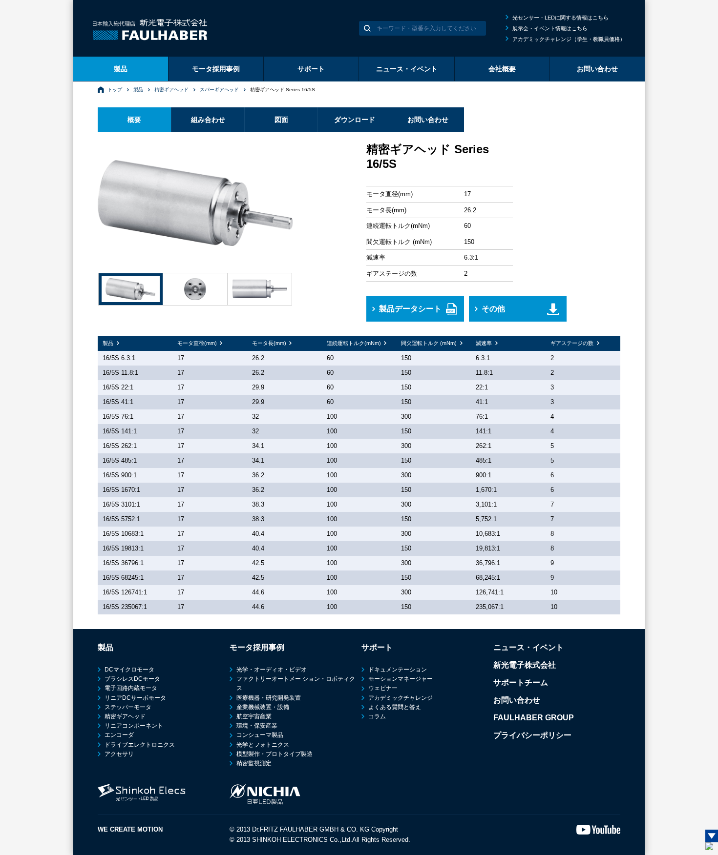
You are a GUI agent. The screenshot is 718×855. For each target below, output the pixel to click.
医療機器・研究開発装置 (268, 697)
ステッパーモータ (128, 707)
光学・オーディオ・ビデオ (271, 669)
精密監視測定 (254, 763)
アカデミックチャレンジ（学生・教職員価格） (568, 39)
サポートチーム (520, 682)
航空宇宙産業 (254, 716)
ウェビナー (383, 688)
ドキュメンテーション (397, 669)
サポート (311, 69)
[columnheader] (135, 343)
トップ (114, 89)
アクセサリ (119, 754)
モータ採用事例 (216, 69)
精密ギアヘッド (171, 89)
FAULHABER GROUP (533, 717)
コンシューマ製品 (259, 735)
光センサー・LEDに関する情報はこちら (560, 17)
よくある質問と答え (394, 707)
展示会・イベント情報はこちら (550, 28)
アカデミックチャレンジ (400, 697)
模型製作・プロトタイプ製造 (274, 754)
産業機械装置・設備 (262, 707)
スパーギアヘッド (219, 89)
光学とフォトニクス (262, 744)
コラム (377, 716)
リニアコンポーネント (134, 725)
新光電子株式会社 (524, 665)
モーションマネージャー (400, 678)
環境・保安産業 (256, 725)
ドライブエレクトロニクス (140, 744)
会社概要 (502, 69)
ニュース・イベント (407, 69)
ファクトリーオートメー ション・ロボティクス (295, 683)
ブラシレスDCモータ (132, 678)
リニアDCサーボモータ (135, 697)
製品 (120, 69)
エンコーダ (119, 735)
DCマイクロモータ (129, 669)
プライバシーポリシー (532, 735)
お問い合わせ (597, 69)
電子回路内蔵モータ (131, 688)
